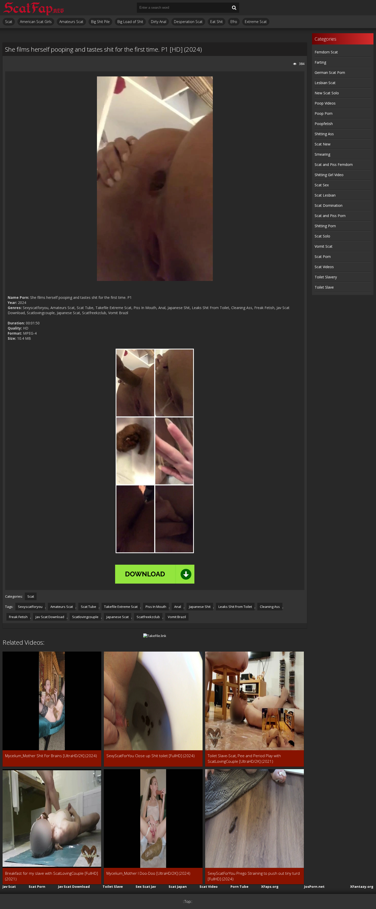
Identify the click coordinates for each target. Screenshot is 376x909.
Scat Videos (324, 266)
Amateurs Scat (71, 21)
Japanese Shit (200, 606)
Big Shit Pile (100, 21)
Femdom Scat (326, 52)
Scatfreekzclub (148, 617)
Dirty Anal (158, 21)
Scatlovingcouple (85, 617)
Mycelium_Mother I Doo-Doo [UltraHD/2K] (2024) (148, 873)
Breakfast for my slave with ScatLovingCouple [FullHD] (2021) (51, 876)
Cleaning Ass (270, 606)
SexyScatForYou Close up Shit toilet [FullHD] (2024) (150, 755)
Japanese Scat (117, 617)
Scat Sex (322, 185)
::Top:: (187, 901)
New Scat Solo (327, 92)
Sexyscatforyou (30, 606)
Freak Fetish (18, 617)
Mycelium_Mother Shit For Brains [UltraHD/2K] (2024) (51, 755)
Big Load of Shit (130, 21)
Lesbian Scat (325, 82)
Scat (8, 21)
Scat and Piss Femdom (334, 164)
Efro (233, 21)
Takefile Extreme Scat (121, 606)
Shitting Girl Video (329, 174)
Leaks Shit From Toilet (235, 606)
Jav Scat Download (50, 617)
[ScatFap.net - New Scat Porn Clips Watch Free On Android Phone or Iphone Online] (33, 7)
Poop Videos (325, 103)
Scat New (322, 144)
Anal (177, 606)
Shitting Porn (325, 225)
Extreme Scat (256, 21)
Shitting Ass (324, 133)
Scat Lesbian (325, 195)
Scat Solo (322, 236)
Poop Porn (324, 113)
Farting (320, 62)
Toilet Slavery (326, 277)
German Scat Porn (330, 72)
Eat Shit (216, 21)
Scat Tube (88, 606)
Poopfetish (324, 123)
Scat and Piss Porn (330, 215)
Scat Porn (323, 256)
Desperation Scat (188, 21)
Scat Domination (328, 205)
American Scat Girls (36, 21)
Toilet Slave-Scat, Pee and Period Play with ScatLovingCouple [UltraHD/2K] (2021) (244, 758)
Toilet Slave (324, 287)
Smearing (322, 154)
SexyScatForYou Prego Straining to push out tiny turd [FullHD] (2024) (254, 876)
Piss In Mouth (156, 606)
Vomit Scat (324, 246)
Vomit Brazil (177, 617)
